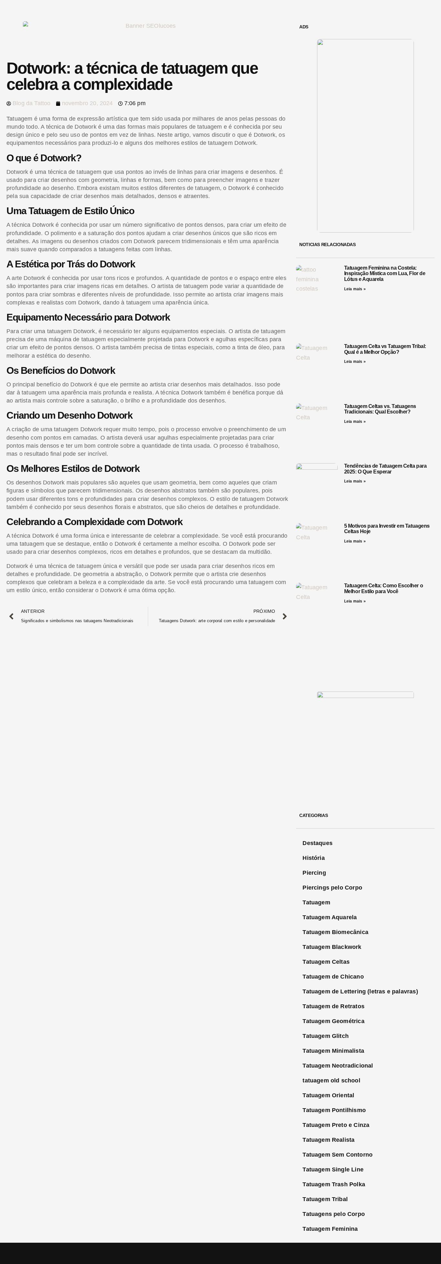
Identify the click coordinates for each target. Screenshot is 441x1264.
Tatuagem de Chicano (333, 976)
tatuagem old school (331, 1080)
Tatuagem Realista (328, 1140)
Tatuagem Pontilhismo (334, 1110)
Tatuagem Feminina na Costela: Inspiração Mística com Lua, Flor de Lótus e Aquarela (384, 273)
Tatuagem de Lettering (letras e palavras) (360, 991)
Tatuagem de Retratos (333, 1006)
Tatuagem (316, 902)
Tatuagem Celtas (326, 962)
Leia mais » (355, 289)
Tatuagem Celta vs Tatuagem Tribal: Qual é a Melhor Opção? (385, 349)
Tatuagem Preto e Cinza (336, 1125)
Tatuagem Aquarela (330, 917)
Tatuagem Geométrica (333, 1021)
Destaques (318, 843)
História (313, 858)
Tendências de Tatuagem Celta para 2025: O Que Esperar (385, 468)
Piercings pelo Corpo (332, 887)
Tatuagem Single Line (333, 1169)
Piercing (314, 873)
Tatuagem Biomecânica (335, 932)
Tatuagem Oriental (328, 1095)
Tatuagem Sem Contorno (338, 1154)
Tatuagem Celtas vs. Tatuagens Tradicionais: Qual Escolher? (380, 409)
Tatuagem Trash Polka (334, 1184)
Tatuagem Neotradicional (338, 1065)
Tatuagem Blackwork (332, 947)
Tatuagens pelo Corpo (334, 1214)
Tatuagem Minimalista (333, 1051)
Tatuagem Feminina (330, 1229)
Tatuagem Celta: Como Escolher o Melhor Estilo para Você (383, 588)
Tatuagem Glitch (326, 1036)
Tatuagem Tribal (325, 1199)
